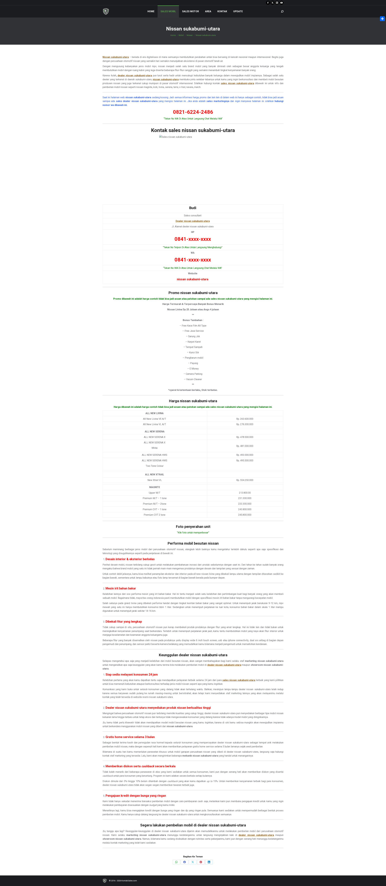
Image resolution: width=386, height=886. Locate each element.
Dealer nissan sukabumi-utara (193, 221)
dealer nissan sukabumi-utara (135, 75)
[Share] (382, 19)
